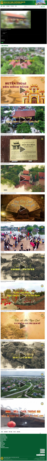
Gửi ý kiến (4, 33)
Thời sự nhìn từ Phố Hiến (4, 436)
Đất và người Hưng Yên (9, 9)
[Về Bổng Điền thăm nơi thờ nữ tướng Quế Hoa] (23, 384)
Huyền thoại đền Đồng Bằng (5, 104)
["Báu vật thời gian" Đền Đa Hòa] (23, 149)
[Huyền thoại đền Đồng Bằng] (23, 90)
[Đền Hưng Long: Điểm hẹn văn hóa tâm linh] (23, 119)
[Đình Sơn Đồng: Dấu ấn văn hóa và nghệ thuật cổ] (23, 61)
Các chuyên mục (2, 446)
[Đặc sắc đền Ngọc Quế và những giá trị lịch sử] (23, 325)
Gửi (2, 42)
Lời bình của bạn (5, 32)
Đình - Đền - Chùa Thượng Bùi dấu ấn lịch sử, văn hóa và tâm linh (10, 428)
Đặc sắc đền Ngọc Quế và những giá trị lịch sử (7, 340)
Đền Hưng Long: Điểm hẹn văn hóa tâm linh (7, 134)
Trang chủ (3, 6)
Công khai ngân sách (3, 440)
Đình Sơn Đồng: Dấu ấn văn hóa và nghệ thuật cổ (7, 75)
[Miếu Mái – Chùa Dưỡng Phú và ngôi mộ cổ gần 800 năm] (23, 178)
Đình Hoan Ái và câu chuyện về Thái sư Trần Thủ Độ (8, 281)
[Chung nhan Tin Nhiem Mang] (5, 447)
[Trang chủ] (2, 432)
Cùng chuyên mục (4, 45)
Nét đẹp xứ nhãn (2, 444)
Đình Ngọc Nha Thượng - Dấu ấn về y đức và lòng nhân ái (8, 369)
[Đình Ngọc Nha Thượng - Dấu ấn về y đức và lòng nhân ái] (23, 355)
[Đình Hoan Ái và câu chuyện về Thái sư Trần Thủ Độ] (23, 267)
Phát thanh (12, 6)
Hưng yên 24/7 (2, 442)
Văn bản (2, 441)
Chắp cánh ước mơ (3, 434)
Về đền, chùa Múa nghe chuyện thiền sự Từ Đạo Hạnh (8, 310)
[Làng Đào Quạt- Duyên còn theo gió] (23, 208)
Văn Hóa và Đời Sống (3, 435)
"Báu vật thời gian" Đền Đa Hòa (5, 163)
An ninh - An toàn (2, 443)
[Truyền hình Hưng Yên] (2, 459)
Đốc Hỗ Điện (2, 251)
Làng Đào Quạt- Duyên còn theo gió (6, 222)
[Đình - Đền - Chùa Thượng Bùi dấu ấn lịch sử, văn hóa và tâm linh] (23, 414)
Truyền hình (7, 6)
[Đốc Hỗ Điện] (23, 237)
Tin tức (16, 6)
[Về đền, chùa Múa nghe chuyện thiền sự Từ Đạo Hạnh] (23, 296)
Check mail (18, 431)
